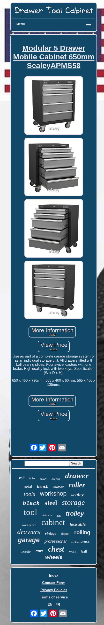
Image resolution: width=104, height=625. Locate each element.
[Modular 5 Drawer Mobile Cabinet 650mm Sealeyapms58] (54, 106)
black (31, 503)
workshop (53, 493)
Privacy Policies (53, 590)
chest (56, 549)
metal (27, 486)
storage (73, 502)
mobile (26, 551)
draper (65, 533)
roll (21, 478)
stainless (47, 515)
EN (49, 604)
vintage (50, 533)
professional (56, 541)
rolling (82, 532)
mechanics (80, 541)
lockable (78, 524)
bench (43, 486)
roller (77, 485)
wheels (53, 557)
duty (59, 515)
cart (39, 551)
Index (53, 575)
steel (51, 502)
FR (57, 604)
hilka (32, 478)
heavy (43, 478)
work (72, 551)
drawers (28, 531)
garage (29, 540)
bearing (56, 478)
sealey (77, 494)
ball (84, 551)
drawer (77, 475)
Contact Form (53, 583)
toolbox (58, 487)
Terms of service (54, 597)
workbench (29, 525)
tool (30, 512)
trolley (75, 513)
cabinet (53, 522)
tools (29, 494)
